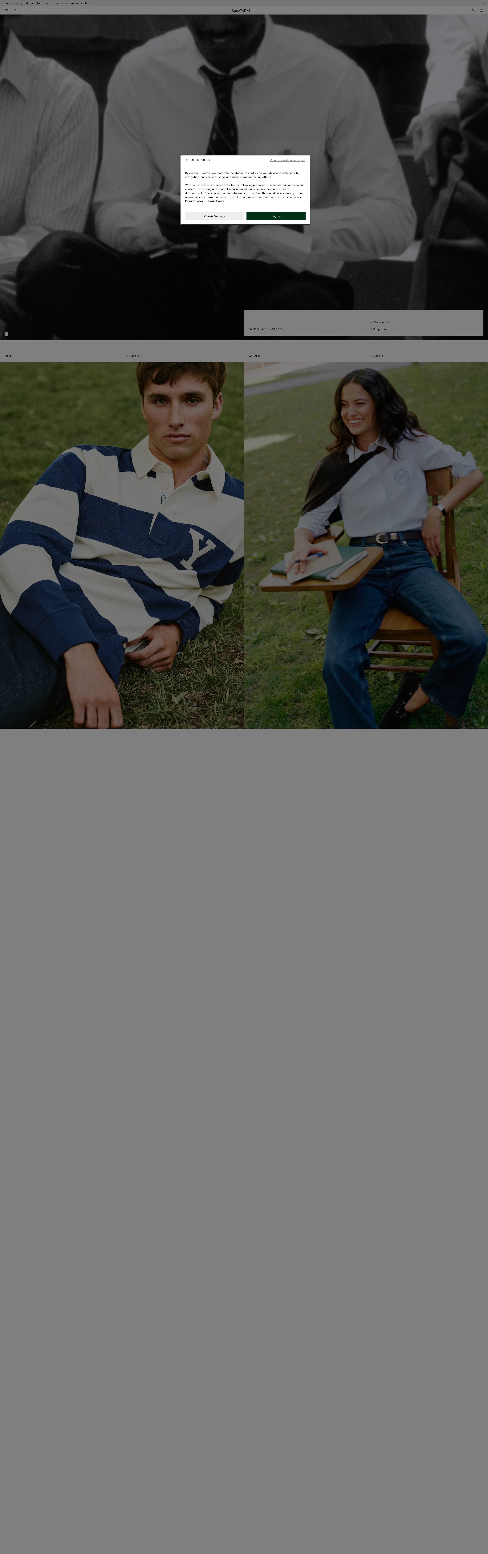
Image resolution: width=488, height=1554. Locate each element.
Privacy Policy (194, 201)
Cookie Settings (214, 216)
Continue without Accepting (288, 160)
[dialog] (245, 190)
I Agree (276, 216)
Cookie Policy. (215, 201)
